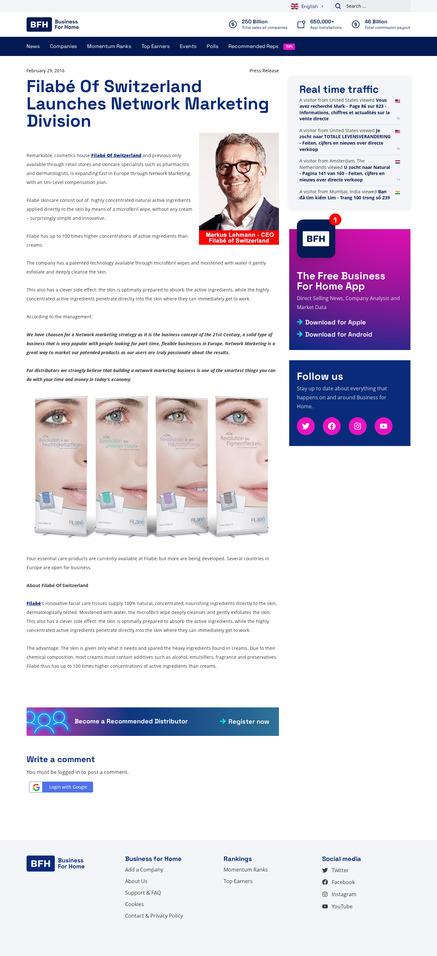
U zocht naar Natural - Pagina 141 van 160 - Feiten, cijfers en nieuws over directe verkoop (344, 173)
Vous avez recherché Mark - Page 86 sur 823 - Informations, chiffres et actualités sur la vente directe (344, 109)
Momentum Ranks (109, 46)
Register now (248, 721)
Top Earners (155, 46)
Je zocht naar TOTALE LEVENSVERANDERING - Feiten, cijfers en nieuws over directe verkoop (345, 139)
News (33, 46)
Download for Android (338, 334)
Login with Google (68, 787)
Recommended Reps (253, 46)
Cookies (134, 904)
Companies (63, 46)
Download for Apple (335, 322)
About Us (136, 881)
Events (188, 46)
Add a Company (144, 869)
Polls (212, 46)
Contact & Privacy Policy (154, 915)
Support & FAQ (143, 892)
